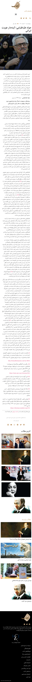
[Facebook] (26, 18)
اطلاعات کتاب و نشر (25, 657)
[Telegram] (21, 18)
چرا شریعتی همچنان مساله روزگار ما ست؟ (20, 539)
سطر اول (15, 24)
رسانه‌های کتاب (27, 671)
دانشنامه (28, 660)
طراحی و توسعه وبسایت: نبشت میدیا (6, 680)
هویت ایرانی (8, 417)
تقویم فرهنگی (27, 648)
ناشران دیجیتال (27, 666)
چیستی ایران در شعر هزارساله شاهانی (21, 580)
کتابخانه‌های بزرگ (26, 654)
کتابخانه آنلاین (27, 663)
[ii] (20, 181)
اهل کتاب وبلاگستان (25, 668)
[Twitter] (24, 18)
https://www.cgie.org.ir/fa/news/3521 (19, 373)
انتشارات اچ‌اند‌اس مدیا (16, 642)
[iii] (18, 195)
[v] (10, 320)
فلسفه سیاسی (18, 417)
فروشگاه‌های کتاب (26, 651)
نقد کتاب (28, 677)
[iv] (12, 272)
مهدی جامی (13, 417)
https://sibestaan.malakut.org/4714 (20, 408)
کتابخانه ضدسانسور (26, 674)
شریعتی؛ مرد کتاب (26, 601)
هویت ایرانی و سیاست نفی (24, 560)
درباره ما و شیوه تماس (25, 646)
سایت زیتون (15, 411)
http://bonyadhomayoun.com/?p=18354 (19, 361)
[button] (16, 14)
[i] (22, 135)
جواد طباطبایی (23, 417)
